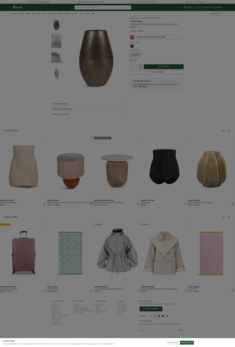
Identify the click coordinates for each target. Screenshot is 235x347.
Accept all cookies (187, 342)
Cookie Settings (173, 342)
